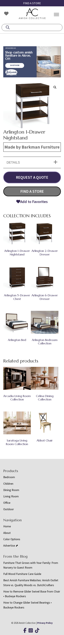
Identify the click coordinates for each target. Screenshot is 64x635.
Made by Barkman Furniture (32, 147)
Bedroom (9, 477)
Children (8, 483)
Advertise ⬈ (10, 545)
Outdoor (8, 509)
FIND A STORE (32, 3)
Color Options (11, 539)
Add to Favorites (34, 202)
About (7, 533)
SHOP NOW (14, 65)
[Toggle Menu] (56, 14)
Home (7, 526)
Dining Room (11, 490)
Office (6, 503)
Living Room (11, 496)
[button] (55, 87)
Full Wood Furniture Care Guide (22, 574)
